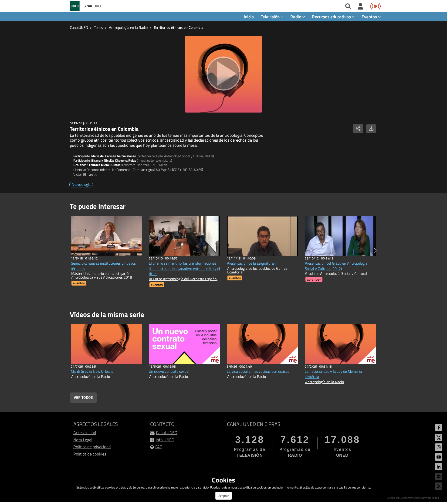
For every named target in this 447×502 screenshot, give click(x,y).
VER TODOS (83, 397)
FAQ (159, 447)
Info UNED (165, 440)
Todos (98, 27)
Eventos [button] (370, 16)
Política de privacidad (92, 447)
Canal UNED (166, 432)
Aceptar (223, 495)
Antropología (81, 184)
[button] (375, 250)
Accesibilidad (84, 432)
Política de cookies (89, 454)
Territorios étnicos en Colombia (178, 27)
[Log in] (360, 6)
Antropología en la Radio (128, 27)
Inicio (249, 16)
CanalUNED (79, 27)
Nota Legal (82, 440)
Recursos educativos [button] (332, 16)
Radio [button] (296, 16)
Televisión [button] (271, 16)
